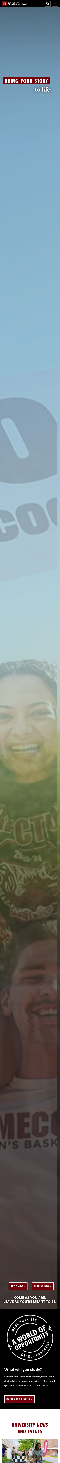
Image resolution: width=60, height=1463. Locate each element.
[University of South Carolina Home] (14, 3)
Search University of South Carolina (48, 3)
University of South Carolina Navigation (55, 3)
